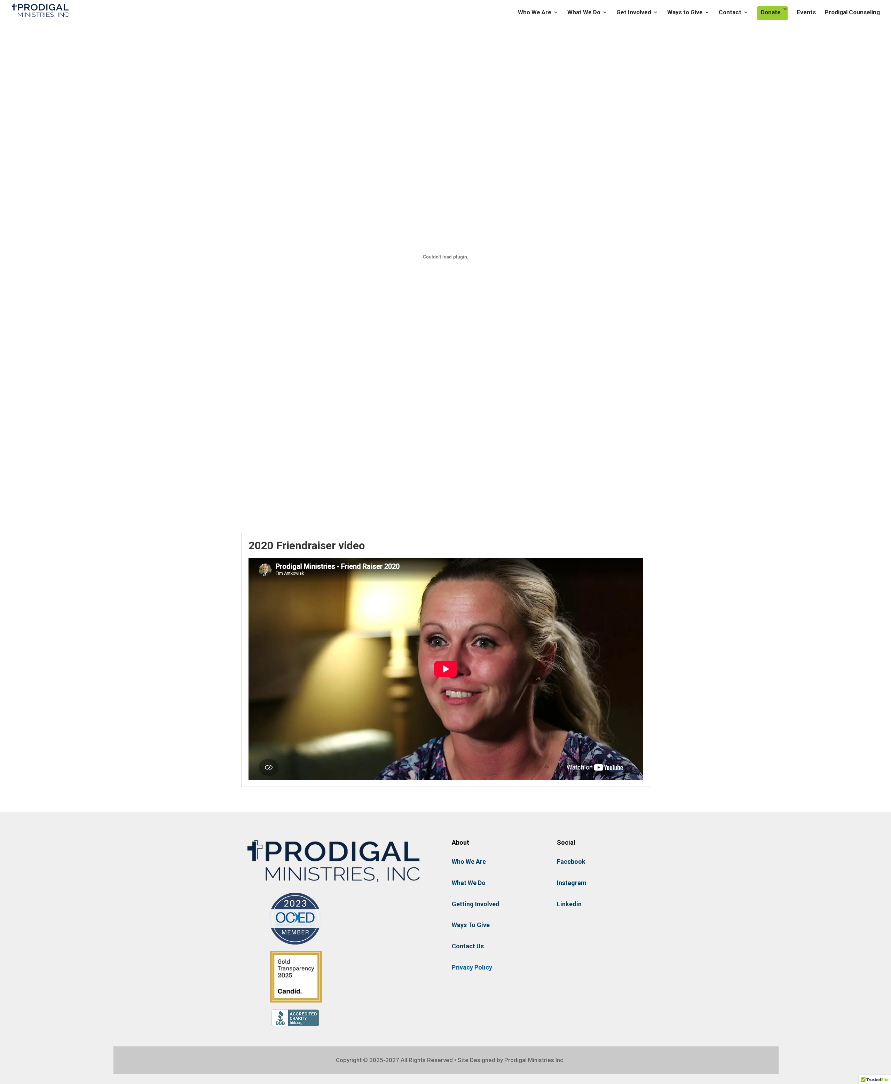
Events (806, 13)
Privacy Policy (472, 967)
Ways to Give (685, 13)
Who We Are (534, 13)
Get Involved (633, 13)
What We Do (583, 13)
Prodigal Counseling (852, 13)
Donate (771, 12)
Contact (730, 13)
